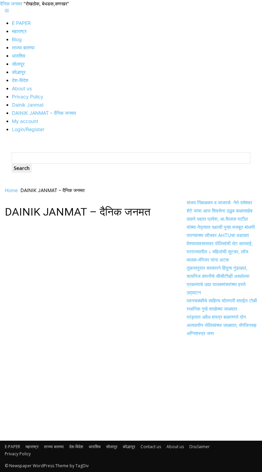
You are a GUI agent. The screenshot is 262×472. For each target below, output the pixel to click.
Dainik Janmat (28, 105)
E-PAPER (12, 447)
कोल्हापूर (19, 72)
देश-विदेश (20, 80)
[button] (7, 11)
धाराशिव (18, 56)
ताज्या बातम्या (23, 47)
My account (25, 121)
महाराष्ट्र (19, 31)
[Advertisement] (87, 274)
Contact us (151, 447)
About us (22, 88)
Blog (17, 39)
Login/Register (28, 129)
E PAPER (21, 23)
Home (11, 190)
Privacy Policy (27, 96)
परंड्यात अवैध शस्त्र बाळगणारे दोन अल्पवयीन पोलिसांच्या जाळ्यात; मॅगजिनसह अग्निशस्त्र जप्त (222, 325)
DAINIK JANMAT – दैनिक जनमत (44, 113)
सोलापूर (18, 64)
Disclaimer (199, 447)
